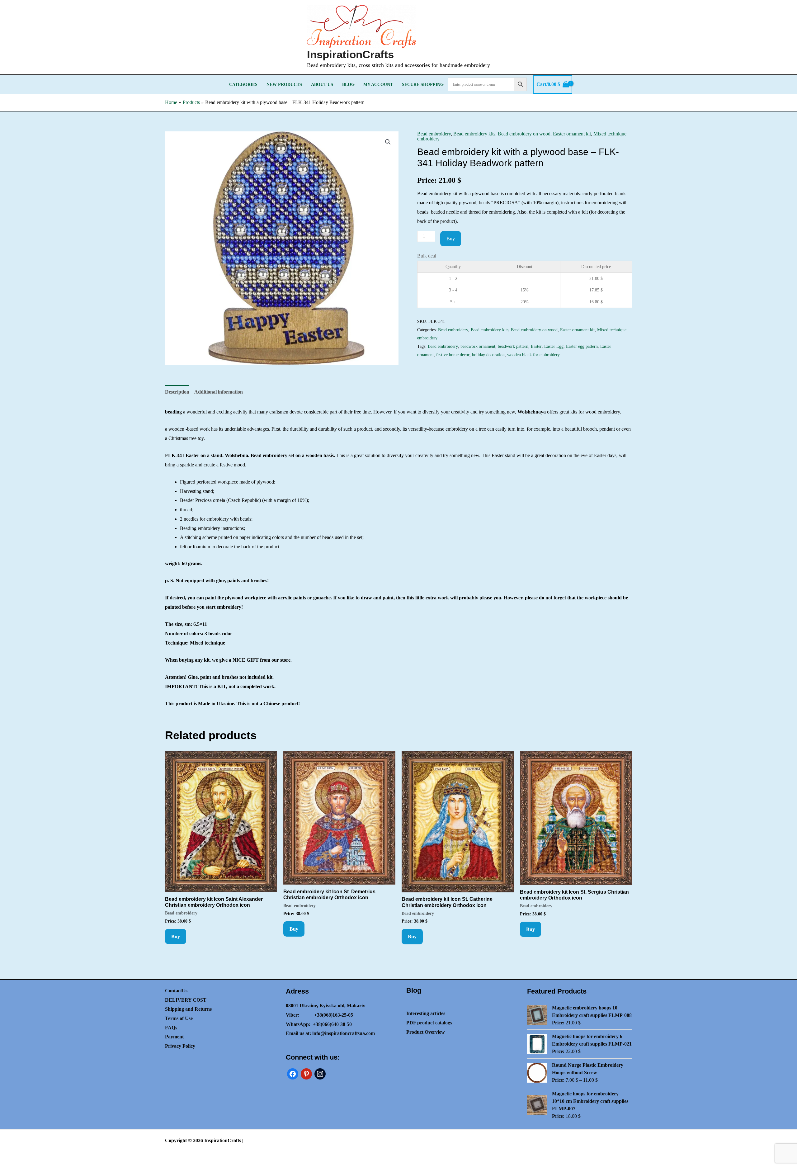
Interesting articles (425, 1013)
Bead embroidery (434, 133)
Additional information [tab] (218, 392)
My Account (378, 84)
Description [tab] (177, 392)
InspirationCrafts (350, 54)
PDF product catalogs (429, 1022)
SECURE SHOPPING (423, 84)
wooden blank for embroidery (533, 354)
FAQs (171, 1027)
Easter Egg (554, 346)
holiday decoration (488, 354)
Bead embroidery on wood (524, 133)
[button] (388, 142)
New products (284, 84)
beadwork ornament (477, 346)
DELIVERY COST (185, 1000)
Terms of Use (179, 1018)
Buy (450, 238)
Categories (243, 84)
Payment (174, 1036)
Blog (348, 84)
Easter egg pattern (582, 346)
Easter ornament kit (572, 133)
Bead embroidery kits (474, 133)
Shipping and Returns (188, 1009)
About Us (322, 84)
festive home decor (452, 354)
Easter (536, 346)
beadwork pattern (513, 346)
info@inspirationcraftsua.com (343, 1033)
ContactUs (176, 990)
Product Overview (425, 1032)
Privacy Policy (180, 1046)
